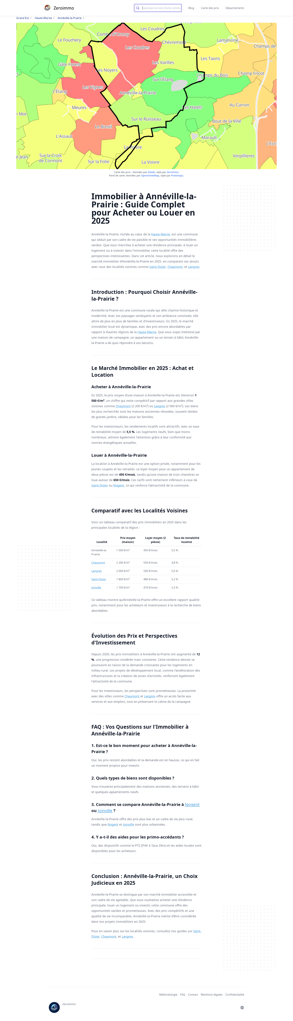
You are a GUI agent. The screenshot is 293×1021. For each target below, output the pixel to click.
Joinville (96, 587)
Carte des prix (210, 8)
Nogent (118, 485)
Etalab (151, 172)
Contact (193, 994)
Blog (191, 8)
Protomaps (177, 175)
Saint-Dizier (157, 267)
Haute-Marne (43, 18)
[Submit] (138, 8)
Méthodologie (168, 994)
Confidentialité (234, 994)
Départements (235, 8)
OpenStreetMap (150, 175)
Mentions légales (212, 994)
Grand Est (22, 18)
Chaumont (175, 267)
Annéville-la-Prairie (70, 18)
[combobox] (158, 8)
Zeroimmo (172, 172)
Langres (193, 267)
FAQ (182, 994)
